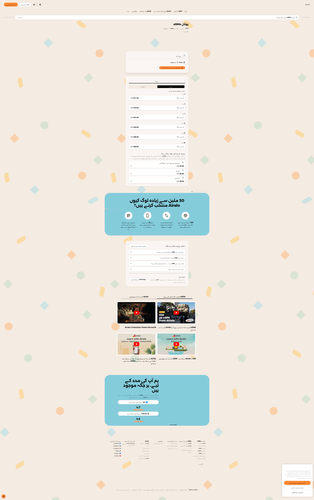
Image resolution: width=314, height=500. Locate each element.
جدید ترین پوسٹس (158, 443)
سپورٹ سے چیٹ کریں (172, 446)
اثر (148, 446)
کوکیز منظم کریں (149, 490)
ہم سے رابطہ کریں (172, 448)
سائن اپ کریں (11, 5)
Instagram (116, 446)
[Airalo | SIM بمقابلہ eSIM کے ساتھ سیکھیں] (176, 344)
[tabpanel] (157, 116)
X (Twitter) (116, 448)
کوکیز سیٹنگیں (297, 492)
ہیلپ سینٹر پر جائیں (138, 246)
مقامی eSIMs (174, 28)
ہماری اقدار (145, 448)
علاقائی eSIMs (201, 451)
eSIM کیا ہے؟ (187, 443)
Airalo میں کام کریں (143, 458)
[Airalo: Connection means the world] (136, 312)
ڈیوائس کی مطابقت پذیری (186, 451)
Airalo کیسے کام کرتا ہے (162, 11)
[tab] (157, 81)
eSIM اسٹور (178, 11)
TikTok (117, 451)
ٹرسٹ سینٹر (184, 490)
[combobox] (157, 17)
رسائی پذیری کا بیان (123, 490)
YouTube (116, 456)
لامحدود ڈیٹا (202, 446)
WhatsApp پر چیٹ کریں (138, 279)
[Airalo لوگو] (305, 5)
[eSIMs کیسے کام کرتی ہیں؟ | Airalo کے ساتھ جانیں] (176, 312)
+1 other (173, 62)
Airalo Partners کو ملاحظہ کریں (130, 444)
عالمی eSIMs (202, 448)
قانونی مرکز (160, 490)
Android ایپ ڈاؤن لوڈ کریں (137, 414)
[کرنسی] (34, 5)
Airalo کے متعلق (145, 11)
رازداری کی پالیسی (172, 490)
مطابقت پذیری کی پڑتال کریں (170, 68)
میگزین (134, 11)
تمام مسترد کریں (297, 488)
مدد (128, 11)
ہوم (186, 11)
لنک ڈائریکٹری (137, 490)
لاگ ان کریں (25, 5)
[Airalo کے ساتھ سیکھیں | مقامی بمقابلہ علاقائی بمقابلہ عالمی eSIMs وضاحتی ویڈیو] (136, 344)
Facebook (116, 443)
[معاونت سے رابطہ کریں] (4, 496)
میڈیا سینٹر (145, 451)
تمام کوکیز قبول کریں (297, 483)
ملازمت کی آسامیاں (144, 456)
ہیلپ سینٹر (174, 443)
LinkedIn (116, 453)
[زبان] (40, 5)
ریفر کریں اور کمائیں (199, 456)
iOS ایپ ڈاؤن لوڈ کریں (137, 402)
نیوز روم (146, 453)
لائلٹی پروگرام (201, 458)
